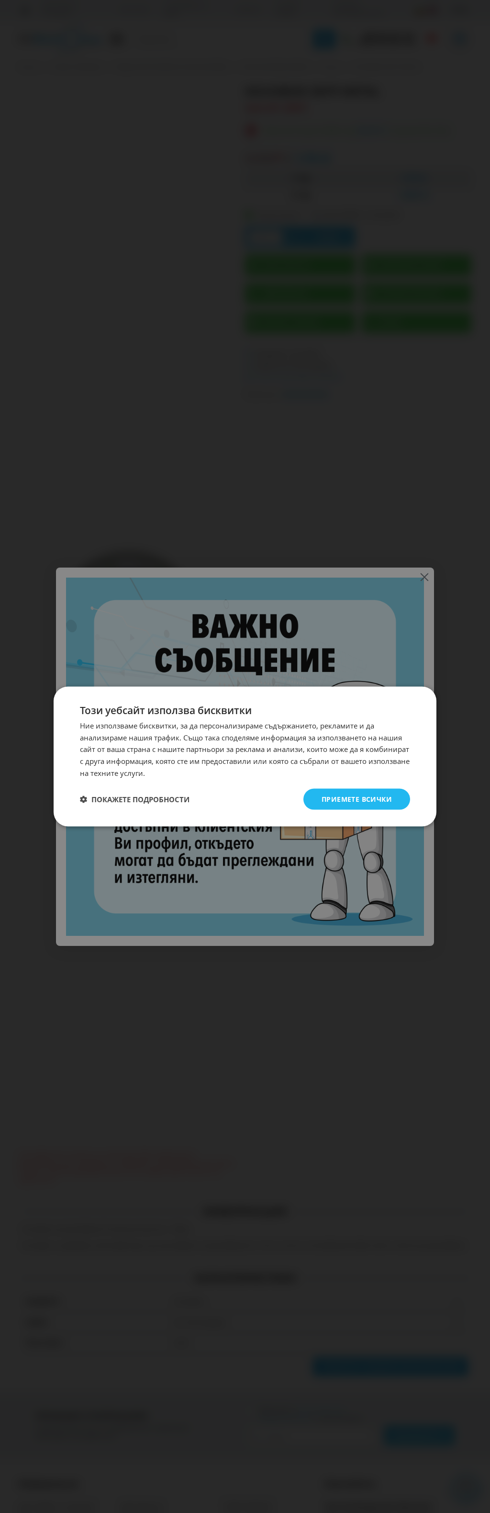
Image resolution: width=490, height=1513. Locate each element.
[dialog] (245, 756)
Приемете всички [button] (357, 798)
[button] (134, 799)
